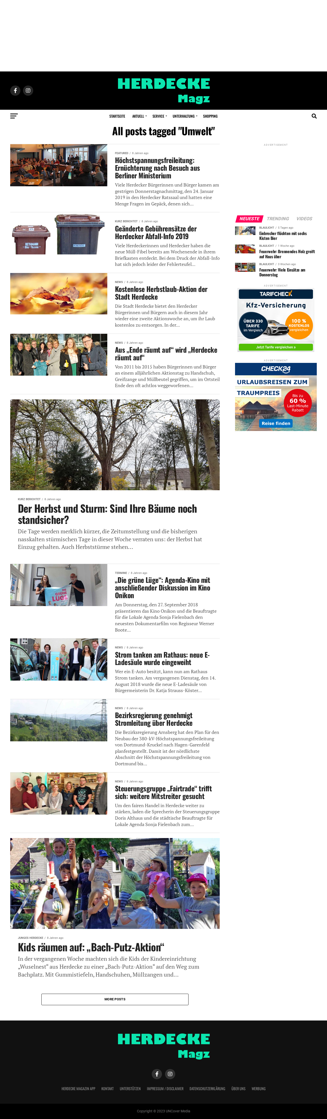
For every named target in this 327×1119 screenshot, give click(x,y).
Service (158, 116)
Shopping (210, 116)
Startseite (117, 116)
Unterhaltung (184, 116)
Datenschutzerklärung (207, 1088)
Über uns (238, 1088)
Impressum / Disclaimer (165, 1088)
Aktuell (138, 116)
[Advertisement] (163, 35)
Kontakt (107, 1088)
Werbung (259, 1088)
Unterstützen (130, 1088)
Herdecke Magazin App (78, 1088)
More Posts (114, 999)
